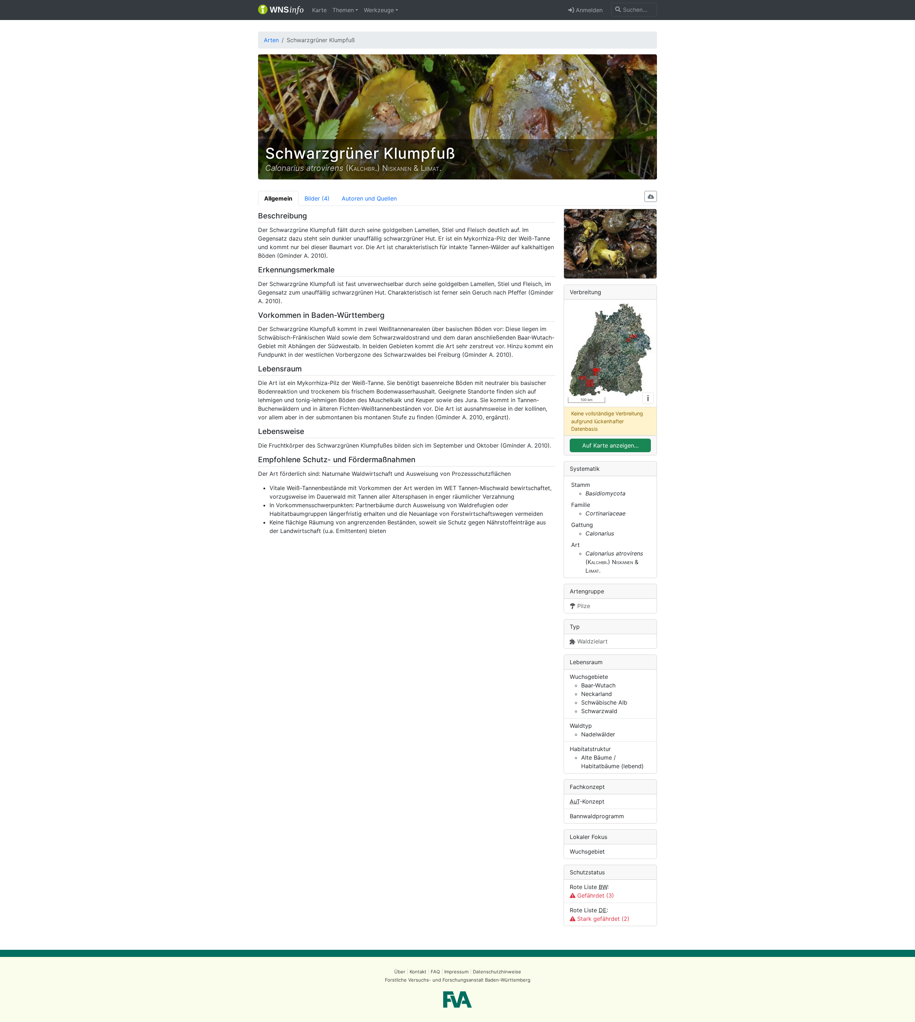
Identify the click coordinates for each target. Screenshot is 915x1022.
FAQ (435, 971)
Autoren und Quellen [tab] (369, 198)
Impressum (456, 971)
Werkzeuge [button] (379, 10)
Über (399, 971)
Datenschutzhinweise (497, 971)
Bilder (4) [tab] (317, 198)
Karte (319, 10)
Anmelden (588, 10)
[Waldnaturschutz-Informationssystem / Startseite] (280, 10)
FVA (457, 999)
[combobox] (634, 9)
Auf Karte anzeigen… (610, 445)
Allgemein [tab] (278, 198)
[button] (345, 10)
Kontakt (418, 971)
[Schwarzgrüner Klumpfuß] (610, 243)
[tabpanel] (457, 569)
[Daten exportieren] (650, 196)
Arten (271, 40)
